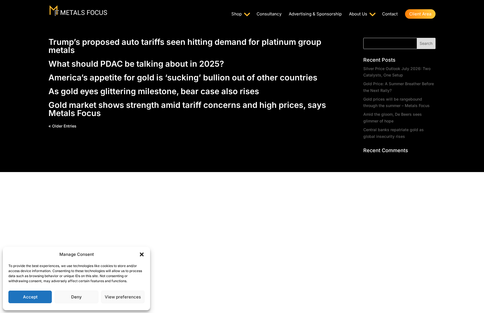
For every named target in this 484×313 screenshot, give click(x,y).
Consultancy (269, 14)
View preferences (123, 297)
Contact (390, 14)
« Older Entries (62, 126)
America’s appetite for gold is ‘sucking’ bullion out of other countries (182, 77)
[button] (142, 254)
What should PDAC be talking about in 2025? (136, 64)
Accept (30, 297)
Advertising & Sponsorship (315, 14)
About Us (358, 14)
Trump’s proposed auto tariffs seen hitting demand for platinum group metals (184, 46)
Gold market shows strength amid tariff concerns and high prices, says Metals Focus (187, 109)
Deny (76, 297)
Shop (236, 14)
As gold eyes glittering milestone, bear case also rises (153, 91)
